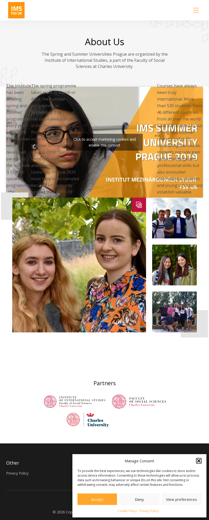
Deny (139, 499)
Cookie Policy (127, 511)
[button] (198, 460)
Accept (97, 499)
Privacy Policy (149, 511)
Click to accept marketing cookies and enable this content (104, 142)
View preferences (181, 499)
